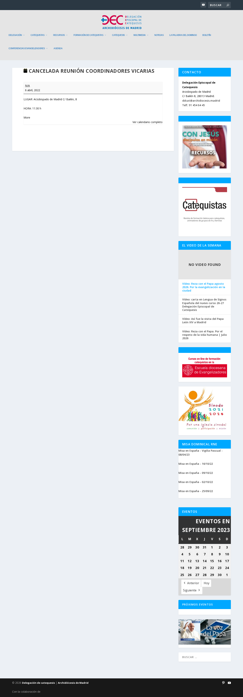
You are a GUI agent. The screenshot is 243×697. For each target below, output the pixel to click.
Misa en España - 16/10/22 (195, 463)
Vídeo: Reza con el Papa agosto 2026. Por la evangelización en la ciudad (203, 287)
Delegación (15, 35)
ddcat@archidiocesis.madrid (201, 100)
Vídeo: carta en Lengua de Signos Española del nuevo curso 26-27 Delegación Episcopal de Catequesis (204, 305)
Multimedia (139, 35)
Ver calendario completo (148, 122)
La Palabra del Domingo (183, 35)
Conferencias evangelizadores (27, 48)
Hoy (206, 583)
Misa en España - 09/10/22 (195, 473)
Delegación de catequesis (38, 682)
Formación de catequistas (88, 35)
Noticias (159, 35)
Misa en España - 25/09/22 (195, 491)
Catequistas (37, 35)
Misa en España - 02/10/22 (195, 482)
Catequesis (118, 35)
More (27, 117)
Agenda (58, 48)
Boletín (206, 35)
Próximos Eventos (197, 604)
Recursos (59, 35)
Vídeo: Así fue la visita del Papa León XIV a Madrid (203, 320)
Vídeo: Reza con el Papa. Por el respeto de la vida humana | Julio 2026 (204, 335)
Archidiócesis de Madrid (73, 682)
